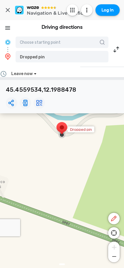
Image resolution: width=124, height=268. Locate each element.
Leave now (22, 73)
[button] (62, 56)
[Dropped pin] (62, 130)
